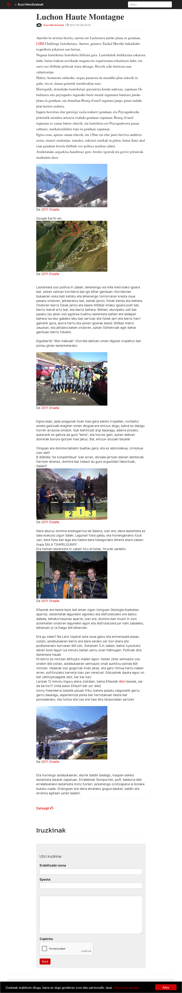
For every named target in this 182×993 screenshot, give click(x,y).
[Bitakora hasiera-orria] (8, 4)
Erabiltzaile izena (53, 865)
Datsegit (43, 808)
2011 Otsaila (50, 209)
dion (122, 681)
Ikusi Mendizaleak (31, 4)
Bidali (45, 961)
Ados (165, 987)
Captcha (46, 939)
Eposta (45, 879)
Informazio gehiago (126, 987)
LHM (40, 43)
